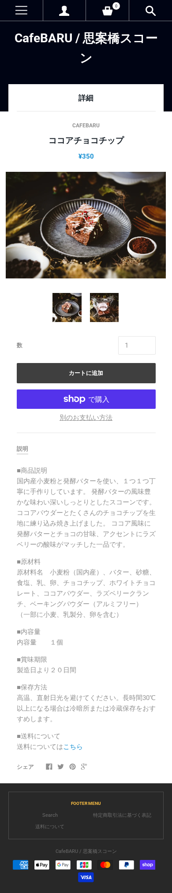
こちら (73, 747)
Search (50, 815)
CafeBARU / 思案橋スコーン (86, 851)
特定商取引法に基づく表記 (122, 815)
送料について (49, 827)
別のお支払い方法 (86, 418)
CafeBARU (86, 125)
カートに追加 (86, 373)
